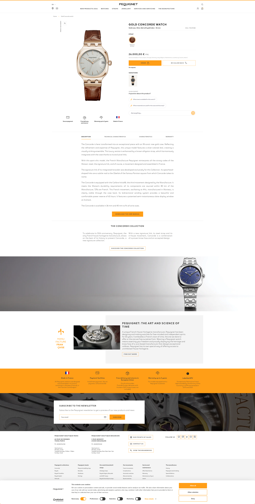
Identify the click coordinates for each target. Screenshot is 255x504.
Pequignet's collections (62, 465)
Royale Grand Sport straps (107, 478)
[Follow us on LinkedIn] (195, 437)
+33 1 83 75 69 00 (61, 444)
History (168, 468)
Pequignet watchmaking (172, 470)
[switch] (102, 498)
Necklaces (80, 473)
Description (86, 136)
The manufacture (171, 465)
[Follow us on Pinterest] (186, 437)
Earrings (80, 476)
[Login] (198, 8)
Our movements (128, 465)
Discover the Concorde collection (127, 248)
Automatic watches (128, 473)
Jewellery (126, 9)
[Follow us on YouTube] (191, 437)
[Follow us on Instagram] (183, 437)
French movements (128, 468)
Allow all (193, 485)
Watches (105, 9)
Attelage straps (104, 470)
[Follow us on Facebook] (179, 437)
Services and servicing (144, 9)
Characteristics (145, 136)
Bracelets (80, 470)
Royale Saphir (58, 476)
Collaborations (170, 476)
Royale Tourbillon (59, 473)
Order (143, 63)
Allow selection (193, 492)
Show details (149, 499)
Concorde (57, 468)
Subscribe (117, 417)
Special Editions (170, 473)
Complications (127, 470)
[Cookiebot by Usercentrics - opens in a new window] (58, 500)
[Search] (202, 4)
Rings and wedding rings (84, 468)
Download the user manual (127, 214)
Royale (56, 470)
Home (55, 16)
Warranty (170, 136)
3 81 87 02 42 (99, 444)
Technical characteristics (115, 136)
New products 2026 (89, 9)
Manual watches (127, 476)
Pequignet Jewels (83, 465)
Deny (193, 499)
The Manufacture (166, 9)
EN (53, 4)
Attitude (57, 478)
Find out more (130, 354)
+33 (95, 444)
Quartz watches (127, 478)
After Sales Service (147, 470)
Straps (115, 9)
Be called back (177, 63)
